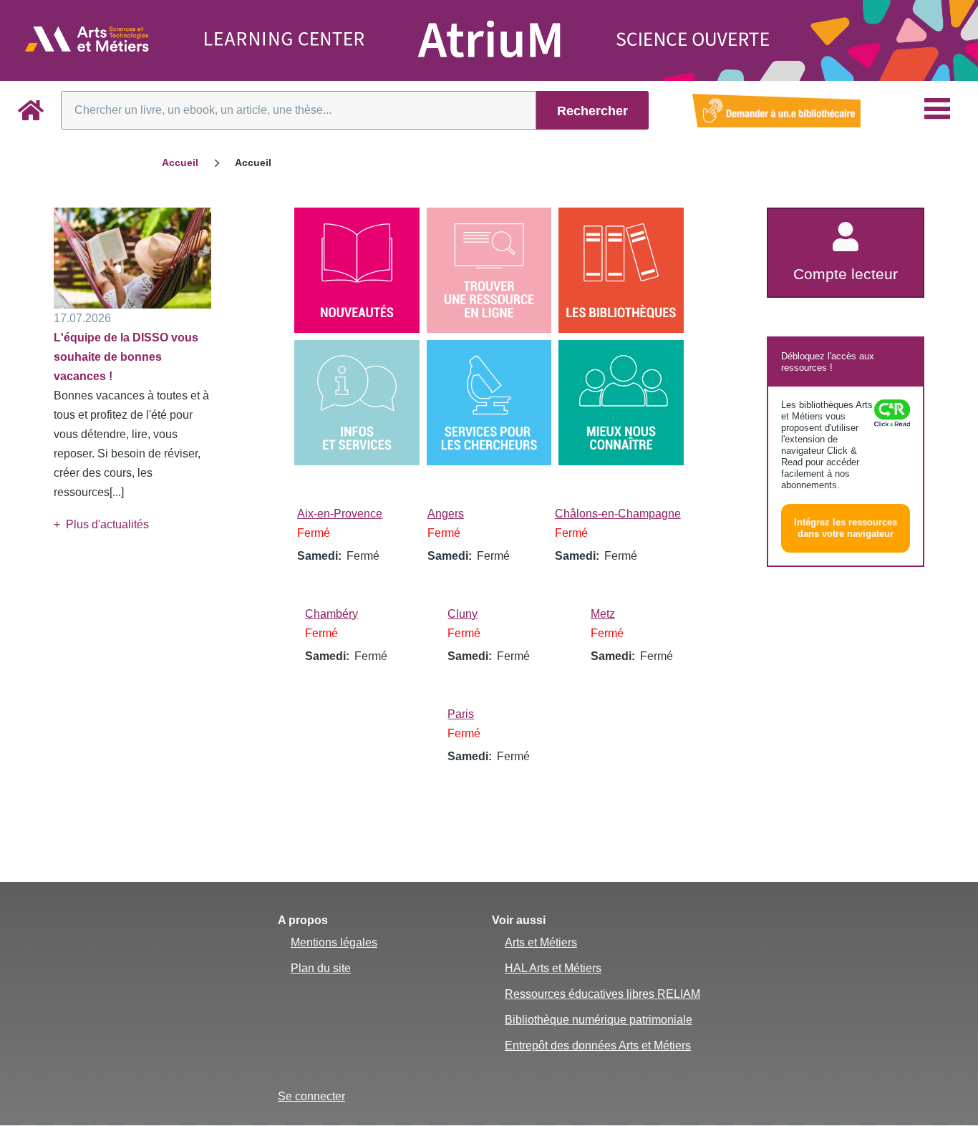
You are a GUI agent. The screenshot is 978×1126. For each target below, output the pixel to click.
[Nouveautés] (357, 270)
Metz (603, 614)
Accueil (180, 162)
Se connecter (311, 1096)
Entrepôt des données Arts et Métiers (598, 1045)
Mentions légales (334, 942)
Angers (445, 514)
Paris (460, 714)
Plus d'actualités (107, 524)
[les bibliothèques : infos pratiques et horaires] (621, 270)
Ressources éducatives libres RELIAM (602, 994)
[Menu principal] (937, 109)
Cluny (462, 614)
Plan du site (321, 968)
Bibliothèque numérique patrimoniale (598, 1020)
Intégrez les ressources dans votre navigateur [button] (845, 528)
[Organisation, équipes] (621, 402)
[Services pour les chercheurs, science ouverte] (489, 402)
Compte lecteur (845, 274)
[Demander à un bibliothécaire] (776, 110)
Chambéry (331, 614)
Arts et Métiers (541, 942)
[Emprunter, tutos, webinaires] (357, 402)
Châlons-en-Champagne (618, 514)
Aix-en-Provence (339, 514)
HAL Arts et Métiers (553, 968)
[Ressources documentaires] (489, 270)
